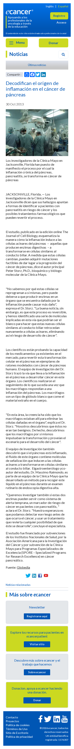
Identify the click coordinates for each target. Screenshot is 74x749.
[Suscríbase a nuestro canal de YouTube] (46, 575)
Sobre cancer (37, 672)
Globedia (23, 567)
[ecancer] (20, 11)
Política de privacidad (19, 736)
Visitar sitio (37, 644)
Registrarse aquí (37, 616)
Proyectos (12, 721)
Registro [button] (59, 15)
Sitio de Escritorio (17, 732)
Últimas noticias (37, 65)
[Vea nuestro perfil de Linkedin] (34, 575)
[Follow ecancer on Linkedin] (57, 718)
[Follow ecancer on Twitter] (48, 718)
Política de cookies (18, 725)
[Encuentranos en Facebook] (40, 575)
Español (63, 6)
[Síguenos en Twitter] (28, 575)
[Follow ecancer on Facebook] (40, 718)
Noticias (18, 54)
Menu (20, 42)
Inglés (50, 6)
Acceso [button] (61, 22)
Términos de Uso (17, 729)
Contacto (12, 717)
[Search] (63, 54)
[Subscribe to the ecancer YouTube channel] (64, 718)
